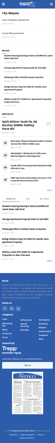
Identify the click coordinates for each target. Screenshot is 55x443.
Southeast (43, 335)
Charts (40, 435)
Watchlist (24, 330)
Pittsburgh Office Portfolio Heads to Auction (23, 77)
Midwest (42, 327)
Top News (13, 435)
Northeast (43, 324)
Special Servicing (24, 325)
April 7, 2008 (7, 24)
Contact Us (7, 333)
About (4, 330)
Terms (5, 337)
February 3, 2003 (8, 37)
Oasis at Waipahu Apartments (15, 20)
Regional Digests (27, 435)
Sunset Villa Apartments (13, 33)
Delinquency (26, 320)
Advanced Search (27, 438)
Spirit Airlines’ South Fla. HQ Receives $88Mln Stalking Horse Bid (19, 125)
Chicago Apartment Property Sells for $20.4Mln (25, 68)
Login (4, 319)
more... (50, 190)
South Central (45, 331)
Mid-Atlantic (44, 320)
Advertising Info (7, 324)
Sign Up (27, 365)
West (41, 339)
